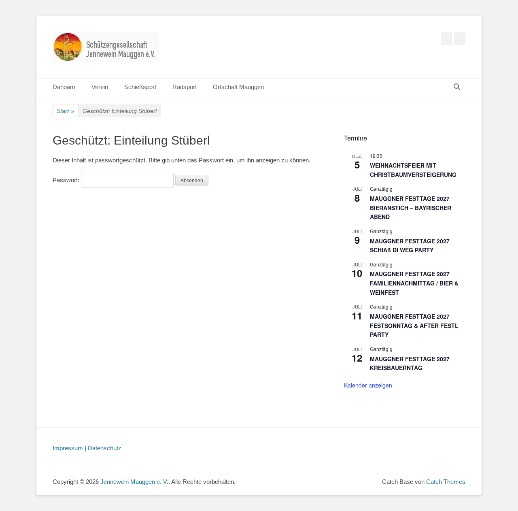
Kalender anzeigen (368, 385)
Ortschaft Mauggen (238, 86)
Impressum (68, 448)
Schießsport (140, 86)
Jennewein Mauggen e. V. (134, 481)
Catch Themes (445, 481)
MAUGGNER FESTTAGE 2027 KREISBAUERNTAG (410, 363)
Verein (99, 86)
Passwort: (67, 180)
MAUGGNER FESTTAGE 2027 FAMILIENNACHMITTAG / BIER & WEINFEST (414, 283)
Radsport (184, 86)
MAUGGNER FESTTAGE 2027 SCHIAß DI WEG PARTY (410, 245)
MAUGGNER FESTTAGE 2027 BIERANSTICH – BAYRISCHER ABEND (410, 207)
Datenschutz (104, 448)
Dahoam (64, 86)
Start (65, 111)
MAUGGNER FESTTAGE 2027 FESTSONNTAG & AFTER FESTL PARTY (414, 325)
